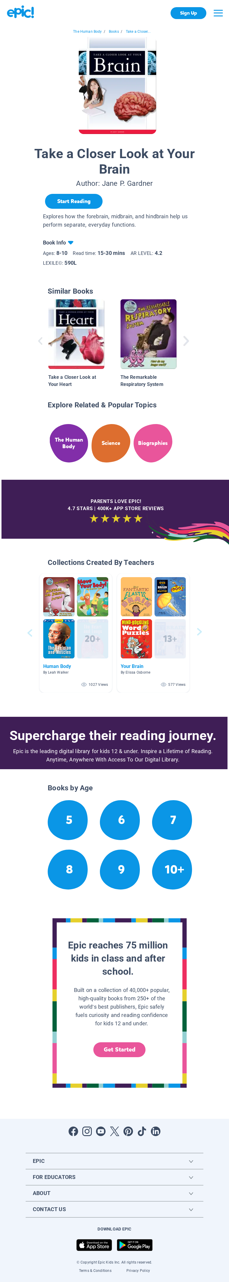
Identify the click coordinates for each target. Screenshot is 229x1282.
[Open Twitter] (114, 1131)
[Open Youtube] (101, 1131)
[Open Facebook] (73, 1131)
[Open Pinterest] (128, 1131)
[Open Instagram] (87, 1131)
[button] (75, 633)
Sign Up (188, 13)
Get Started (119, 1050)
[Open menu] (218, 13)
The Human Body (87, 31)
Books (114, 31)
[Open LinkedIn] (155, 1131)
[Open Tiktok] (142, 1131)
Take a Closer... (138, 31)
